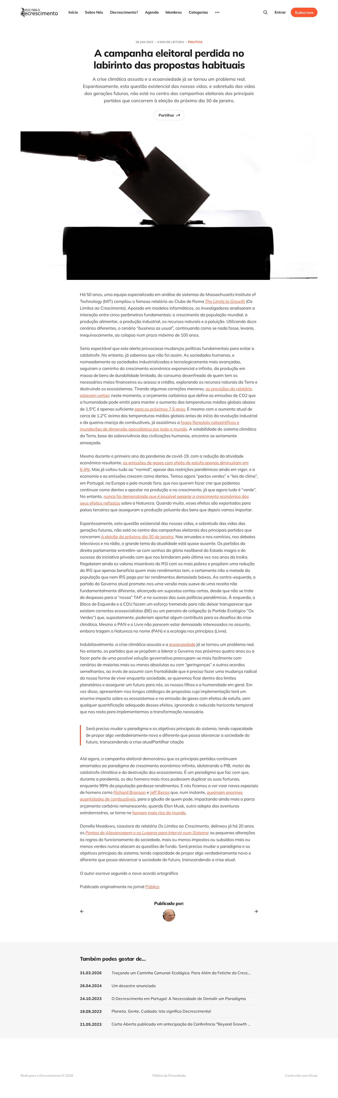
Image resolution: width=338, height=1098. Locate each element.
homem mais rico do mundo (159, 812)
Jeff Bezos (159, 792)
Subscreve (304, 12)
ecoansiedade (182, 644)
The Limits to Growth (225, 301)
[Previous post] (83, 911)
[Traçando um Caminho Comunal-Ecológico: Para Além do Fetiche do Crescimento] (169, 973)
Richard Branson (130, 792)
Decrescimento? (124, 12)
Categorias (198, 12)
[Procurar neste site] (265, 12)
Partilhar (166, 115)
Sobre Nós (94, 12)
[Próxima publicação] (254, 911)
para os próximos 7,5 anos (160, 409)
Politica (195, 42)
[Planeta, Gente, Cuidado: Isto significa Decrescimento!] (169, 1011)
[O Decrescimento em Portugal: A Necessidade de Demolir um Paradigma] (169, 998)
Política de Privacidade (169, 1075)
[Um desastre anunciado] (169, 985)
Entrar (280, 12)
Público (152, 886)
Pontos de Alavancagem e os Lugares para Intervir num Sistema (146, 832)
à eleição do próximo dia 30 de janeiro (137, 536)
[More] (217, 12)
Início (73, 12)
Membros (174, 12)
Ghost (313, 1075)
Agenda (152, 12)
